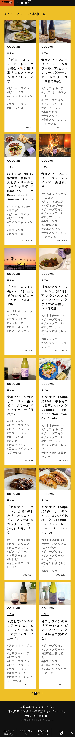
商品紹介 (9, 733)
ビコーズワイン (19, 88)
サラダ (13, 210)
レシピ (13, 559)
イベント (43, 733)
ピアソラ (15, 657)
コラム (26, 733)
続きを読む (20, 76)
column (13, 47)
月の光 (13, 440)
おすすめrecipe (19, 206)
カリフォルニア (53, 88)
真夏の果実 (50, 111)
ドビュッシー (18, 421)
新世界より (50, 225)
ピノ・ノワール (19, 92)
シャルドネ (16, 322)
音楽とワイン (52, 115)
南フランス (16, 107)
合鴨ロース (16, 234)
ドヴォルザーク (53, 205)
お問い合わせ (39, 716)
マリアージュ (18, 104)
